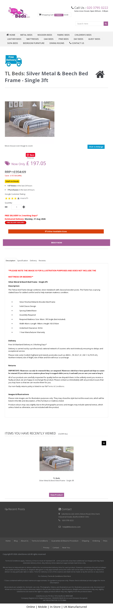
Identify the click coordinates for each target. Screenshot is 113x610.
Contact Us (77, 43)
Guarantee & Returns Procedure (64, 541)
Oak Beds (48, 39)
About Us (24, 541)
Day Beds (78, 39)
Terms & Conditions (40, 541)
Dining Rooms (56, 43)
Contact (56, 547)
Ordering (96, 541)
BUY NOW (57, 242)
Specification (22, 260)
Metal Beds (26, 35)
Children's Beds (83, 35)
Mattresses (32, 39)
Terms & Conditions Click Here (59, 576)
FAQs (105, 541)
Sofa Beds (12, 43)
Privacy (46, 547)
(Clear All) (63, 434)
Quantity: (8, 202)
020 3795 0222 (97, 8)
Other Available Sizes (57, 231)
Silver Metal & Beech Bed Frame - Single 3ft (56, 479)
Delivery (33, 260)
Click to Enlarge (96, 147)
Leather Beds (14, 39)
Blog (16, 541)
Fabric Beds (63, 35)
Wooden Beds (44, 35)
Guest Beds (94, 39)
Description (10, 260)
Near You (66, 547)
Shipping (85, 541)
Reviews (42, 260)
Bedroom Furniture (33, 43)
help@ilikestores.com (71, 527)
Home (8, 541)
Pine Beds (64, 39)
